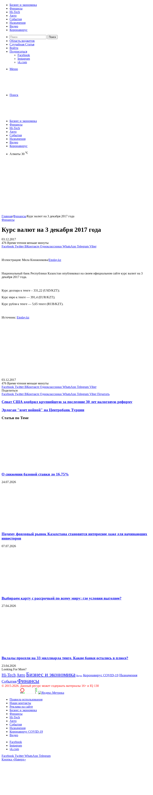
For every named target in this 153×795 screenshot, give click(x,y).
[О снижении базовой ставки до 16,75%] (40, 466)
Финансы (16, 8)
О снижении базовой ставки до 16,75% (35, 474)
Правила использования (26, 699)
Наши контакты (20, 703)
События (16, 19)
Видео (14, 26)
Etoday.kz (55, 260)
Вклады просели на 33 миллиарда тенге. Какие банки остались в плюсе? (65, 658)
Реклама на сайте (21, 706)
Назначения (18, 22)
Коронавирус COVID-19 (101, 675)
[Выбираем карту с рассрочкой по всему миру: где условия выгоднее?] (40, 590)
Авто (13, 15)
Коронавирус (18, 30)
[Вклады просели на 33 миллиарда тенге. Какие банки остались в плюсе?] (40, 650)
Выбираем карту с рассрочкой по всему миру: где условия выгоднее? (62, 598)
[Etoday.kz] (31, 88)
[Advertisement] (76, 187)
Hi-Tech (15, 12)
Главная (7, 216)
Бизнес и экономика (23, 5)
